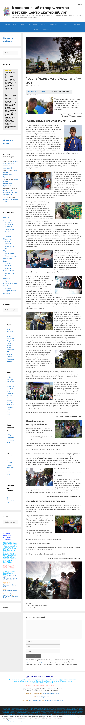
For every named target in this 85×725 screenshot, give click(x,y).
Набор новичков (32, 24)
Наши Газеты (9, 253)
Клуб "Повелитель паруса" (10, 386)
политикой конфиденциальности (37, 662)
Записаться (76, 24)
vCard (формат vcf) (8, 594)
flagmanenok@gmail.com (10, 585)
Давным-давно (10, 273)
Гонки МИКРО (9, 229)
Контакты (43, 24)
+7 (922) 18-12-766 (9, 579)
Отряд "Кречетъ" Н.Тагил (10, 350)
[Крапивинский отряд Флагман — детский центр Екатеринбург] (6, 12)
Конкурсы (8, 236)
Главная (7, 24)
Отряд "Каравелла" (10, 332)
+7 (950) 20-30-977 (10, 578)
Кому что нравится (33, 607)
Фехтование (7, 258)
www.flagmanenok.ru (10, 590)
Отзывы (22, 24)
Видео (7, 281)
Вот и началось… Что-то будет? (37, 605)
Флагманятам (47, 29)
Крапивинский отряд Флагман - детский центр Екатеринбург (42, 9)
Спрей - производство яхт (10, 393)
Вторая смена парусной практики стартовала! (10, 193)
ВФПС (9, 377)
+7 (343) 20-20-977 (10, 576)
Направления (54, 24)
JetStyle (9, 435)
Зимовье (8, 288)
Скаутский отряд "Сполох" (10, 343)
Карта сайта (66, 24)
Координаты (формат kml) (10, 596)
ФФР (8, 474)
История (8, 276)
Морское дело (8, 239)
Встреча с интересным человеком (9, 225)
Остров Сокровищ (11, 291)
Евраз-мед (10, 437)
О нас (14, 24)
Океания (8, 268)
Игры (5, 261)
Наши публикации (11, 256)
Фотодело (6, 278)
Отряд (36, 29)
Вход (80, 4)
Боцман (9, 472)
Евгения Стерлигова (10, 467)
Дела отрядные (8, 220)
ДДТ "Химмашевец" (10, 500)
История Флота (8, 271)
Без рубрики (7, 293)
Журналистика (8, 251)
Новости (30, 603)
